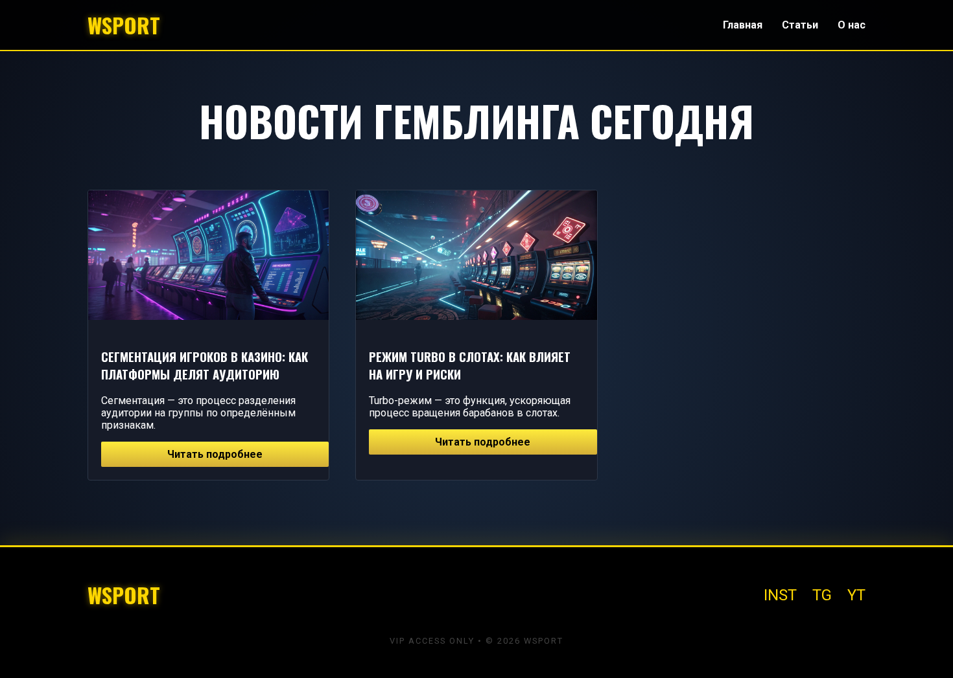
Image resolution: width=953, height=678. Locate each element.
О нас (851, 25)
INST (780, 595)
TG (822, 595)
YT (856, 595)
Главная (742, 25)
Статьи (800, 25)
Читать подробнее (215, 454)
